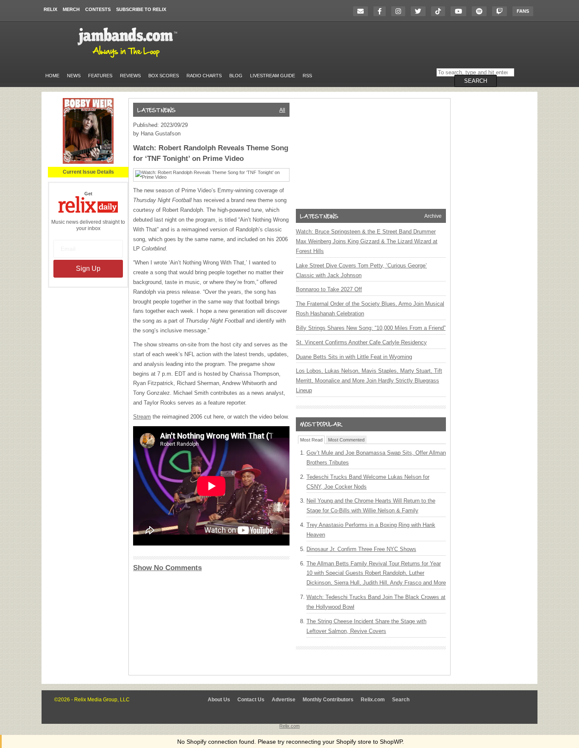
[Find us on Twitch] (501, 11)
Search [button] (475, 81)
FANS (523, 11)
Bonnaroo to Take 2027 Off (329, 289)
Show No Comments (167, 568)
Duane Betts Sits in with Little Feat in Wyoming (354, 357)
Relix (50, 9)
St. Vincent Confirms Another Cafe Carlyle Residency (361, 342)
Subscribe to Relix (141, 9)
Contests (98, 9)
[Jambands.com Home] (128, 58)
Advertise (283, 700)
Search (400, 700)
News (74, 75)
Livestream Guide (272, 75)
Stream (142, 416)
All (282, 110)
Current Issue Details (88, 172)
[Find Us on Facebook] (382, 11)
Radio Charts (204, 75)
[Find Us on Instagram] (400, 11)
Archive (433, 216)
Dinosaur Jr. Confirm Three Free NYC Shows (361, 549)
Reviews (130, 75)
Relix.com (373, 700)
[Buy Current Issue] (88, 162)
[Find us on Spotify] (481, 11)
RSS (307, 75)
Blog (235, 75)
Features (100, 75)
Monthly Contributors (328, 700)
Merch (71, 9)
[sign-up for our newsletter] (362, 11)
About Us (219, 700)
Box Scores (163, 75)
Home (52, 75)
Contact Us (250, 700)
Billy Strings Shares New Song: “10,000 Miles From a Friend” (370, 328)
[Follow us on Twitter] (420, 11)
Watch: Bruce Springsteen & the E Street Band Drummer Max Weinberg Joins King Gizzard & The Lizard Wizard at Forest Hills (366, 241)
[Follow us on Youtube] (460, 11)
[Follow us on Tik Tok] (440, 11)
